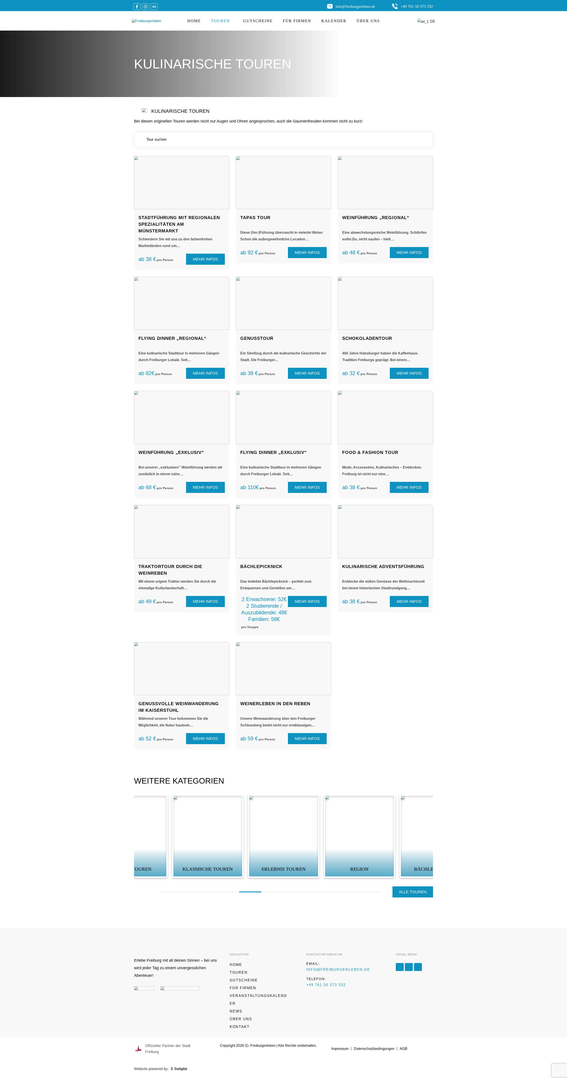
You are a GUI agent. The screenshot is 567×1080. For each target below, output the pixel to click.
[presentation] (139, 893)
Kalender (333, 21)
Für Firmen (297, 21)
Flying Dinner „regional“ (172, 338)
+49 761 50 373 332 (416, 6)
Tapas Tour (255, 217)
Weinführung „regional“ (375, 217)
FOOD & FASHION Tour (370, 452)
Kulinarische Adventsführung (383, 566)
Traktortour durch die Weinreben (170, 570)
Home (194, 21)
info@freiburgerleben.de (355, 6)
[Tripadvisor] (154, 6)
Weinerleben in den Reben (275, 703)
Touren (220, 21)
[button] (250, 891)
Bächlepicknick (261, 566)
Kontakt (240, 1027)
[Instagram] (145, 6)
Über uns (368, 21)
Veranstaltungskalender (258, 999)
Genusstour (256, 338)
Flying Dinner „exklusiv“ (273, 452)
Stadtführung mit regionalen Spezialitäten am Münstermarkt (179, 224)
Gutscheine (258, 21)
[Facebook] (136, 6)
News (236, 1011)
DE (430, 21)
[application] (231, 21)
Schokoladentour (367, 338)
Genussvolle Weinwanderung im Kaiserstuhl (178, 707)
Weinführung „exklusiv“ (171, 452)
